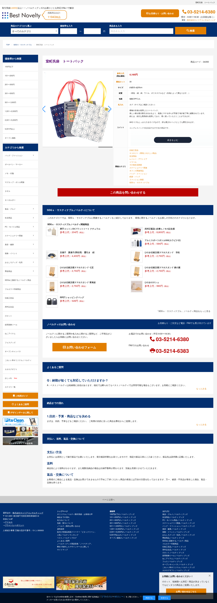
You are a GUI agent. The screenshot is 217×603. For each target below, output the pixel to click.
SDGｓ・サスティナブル (23, 44)
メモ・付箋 (9, 173)
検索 (192, 30)
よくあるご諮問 (21, 404)
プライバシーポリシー (14, 525)
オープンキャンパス (13, 351)
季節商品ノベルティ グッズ (173, 537)
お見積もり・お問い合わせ (161, 13)
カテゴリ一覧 (10, 387)
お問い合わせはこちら (186, 591)
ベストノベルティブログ (67, 537)
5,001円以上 (10, 129)
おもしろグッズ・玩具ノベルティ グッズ (178, 534)
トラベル (133, 162)
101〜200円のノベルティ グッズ (123, 517)
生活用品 (133, 156)
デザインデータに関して (21, 412)
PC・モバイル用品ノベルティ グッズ (177, 520)
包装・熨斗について (65, 523)
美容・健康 (9, 244)
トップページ (62, 511)
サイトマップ (62, 549)
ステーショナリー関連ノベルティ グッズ (178, 523)
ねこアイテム (10, 333)
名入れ (120, 104)
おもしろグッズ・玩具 (14, 262)
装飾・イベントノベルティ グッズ (175, 532)
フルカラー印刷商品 (13, 289)
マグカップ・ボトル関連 (14, 182)
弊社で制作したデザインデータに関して (73, 546)
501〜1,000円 (10, 102)
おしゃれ (11, 378)
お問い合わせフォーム (81, 347)
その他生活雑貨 (135, 164)
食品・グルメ (10, 209)
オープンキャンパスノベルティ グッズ (177, 564)
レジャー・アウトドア (138, 159)
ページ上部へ (108, 499)
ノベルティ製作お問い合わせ (68, 526)
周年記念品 (9, 306)
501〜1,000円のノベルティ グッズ (123, 526)
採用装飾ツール (11, 324)
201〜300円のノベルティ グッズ (123, 520)
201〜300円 (10, 84)
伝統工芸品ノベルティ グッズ (174, 546)
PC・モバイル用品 (12, 226)
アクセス (9, 522)
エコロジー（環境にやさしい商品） (143, 153)
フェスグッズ (10, 342)
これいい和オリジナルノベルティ (18, 360)
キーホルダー (10, 200)
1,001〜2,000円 (11, 111)
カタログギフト (11, 369)
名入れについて (63, 520)
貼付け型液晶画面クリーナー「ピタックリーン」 (76, 532)
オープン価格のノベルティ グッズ (123, 537)
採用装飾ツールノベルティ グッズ (175, 555)
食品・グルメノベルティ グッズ (175, 514)
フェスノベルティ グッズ (172, 561)
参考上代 (120, 73)
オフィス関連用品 (136, 170)
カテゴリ (165, 511)
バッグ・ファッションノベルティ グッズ (178, 526)
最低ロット (120, 81)
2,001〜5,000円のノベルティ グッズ (124, 532)
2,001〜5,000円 (11, 120)
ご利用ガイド (22, 395)
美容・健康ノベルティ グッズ (174, 529)
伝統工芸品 (133, 150)
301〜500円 (10, 93)
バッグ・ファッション (138, 173)
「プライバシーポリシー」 (112, 596)
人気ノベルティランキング (67, 534)
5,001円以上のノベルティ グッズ (123, 534)
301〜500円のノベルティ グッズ (123, 523)
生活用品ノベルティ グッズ (173, 517)
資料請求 (60, 529)
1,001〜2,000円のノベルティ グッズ (124, 529)
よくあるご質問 (63, 540)
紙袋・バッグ (134, 176)
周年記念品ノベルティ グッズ (174, 549)
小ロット (8, 315)
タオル (7, 191)
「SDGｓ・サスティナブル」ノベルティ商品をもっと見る (183, 311)
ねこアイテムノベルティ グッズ (175, 558)
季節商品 (8, 271)
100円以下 (9, 66)
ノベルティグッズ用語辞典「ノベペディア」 (75, 543)
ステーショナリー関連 (138, 167)
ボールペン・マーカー (14, 164)
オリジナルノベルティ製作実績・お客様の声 (75, 514)
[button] (44, 109)
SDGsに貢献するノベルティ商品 (18, 280)
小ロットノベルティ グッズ (173, 552)
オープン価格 (10, 138)
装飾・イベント (11, 253)
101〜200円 (10, 75)
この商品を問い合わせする (128, 192)
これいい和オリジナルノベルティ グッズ (178, 567)
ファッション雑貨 (136, 179)
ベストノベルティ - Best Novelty (21, 16)
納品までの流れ (63, 517)
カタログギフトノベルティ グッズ (175, 570)
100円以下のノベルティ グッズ (122, 514)
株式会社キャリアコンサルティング (201, 20)
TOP (8, 44)
